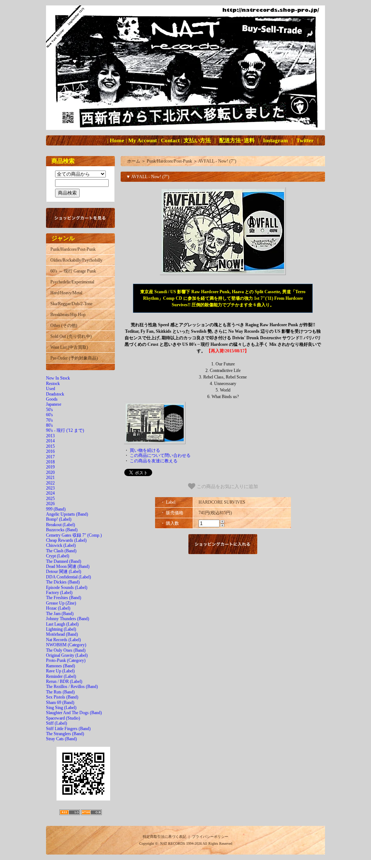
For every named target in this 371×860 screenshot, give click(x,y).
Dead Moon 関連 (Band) (67, 566)
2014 (50, 440)
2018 (50, 461)
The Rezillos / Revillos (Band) (72, 686)
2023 (50, 488)
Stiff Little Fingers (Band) (68, 728)
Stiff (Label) (56, 723)
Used (50, 388)
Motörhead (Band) (62, 634)
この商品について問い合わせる (160, 455)
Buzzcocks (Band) (62, 529)
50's (49, 409)
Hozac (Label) (58, 608)
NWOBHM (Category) (66, 644)
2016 (50, 451)
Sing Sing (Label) (61, 707)
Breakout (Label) (60, 524)
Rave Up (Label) (60, 670)
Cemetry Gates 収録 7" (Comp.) (74, 535)
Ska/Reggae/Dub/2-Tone (71, 303)
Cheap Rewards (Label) (66, 540)
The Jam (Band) (60, 613)
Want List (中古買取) (69, 347)
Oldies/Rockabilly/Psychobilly (76, 260)
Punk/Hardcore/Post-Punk (73, 249)
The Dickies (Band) (63, 582)
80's (49, 425)
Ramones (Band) (60, 665)
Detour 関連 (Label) (63, 571)
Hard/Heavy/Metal (66, 292)
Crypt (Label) (57, 555)
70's (49, 420)
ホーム (133, 161)
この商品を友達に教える (154, 460)
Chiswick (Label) (61, 545)
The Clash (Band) (61, 550)
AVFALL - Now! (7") (217, 161)
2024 (50, 493)
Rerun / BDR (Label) (64, 681)
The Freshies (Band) (63, 597)
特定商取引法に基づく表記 (164, 837)
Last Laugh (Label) (62, 624)
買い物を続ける (145, 450)
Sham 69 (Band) (60, 702)
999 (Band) (56, 509)
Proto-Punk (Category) (66, 660)
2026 (50, 503)
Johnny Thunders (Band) (67, 618)
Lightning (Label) (61, 629)
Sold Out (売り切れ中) (71, 336)
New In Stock (58, 378)
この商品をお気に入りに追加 (226, 486)
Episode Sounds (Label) (66, 587)
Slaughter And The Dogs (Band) (74, 712)
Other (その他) (63, 325)
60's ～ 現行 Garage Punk (73, 271)
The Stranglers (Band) (65, 733)
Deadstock (55, 394)
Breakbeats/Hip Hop (68, 314)
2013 (50, 435)
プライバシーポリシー (210, 837)
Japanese (53, 404)
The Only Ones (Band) (66, 650)
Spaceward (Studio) (63, 718)
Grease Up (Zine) (61, 603)
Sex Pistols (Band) (62, 697)
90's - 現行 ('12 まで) (65, 430)
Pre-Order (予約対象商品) (74, 358)
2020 (50, 472)
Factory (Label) (59, 592)
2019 (50, 467)
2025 (50, 498)
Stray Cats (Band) (61, 738)
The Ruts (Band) (60, 692)
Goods (52, 399)
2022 (50, 483)
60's (49, 414)
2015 (50, 446)
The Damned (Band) (63, 561)
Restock (53, 383)
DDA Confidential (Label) (68, 577)
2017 (50, 456)
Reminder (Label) (61, 676)
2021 (50, 477)
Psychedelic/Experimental (72, 281)
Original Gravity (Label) (67, 655)
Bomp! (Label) (58, 519)
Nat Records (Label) (63, 639)
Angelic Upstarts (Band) (67, 514)
